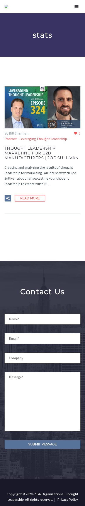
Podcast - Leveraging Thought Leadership (36, 139)
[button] (8, 198)
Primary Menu (76, 6)
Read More (30, 198)
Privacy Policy (67, 499)
